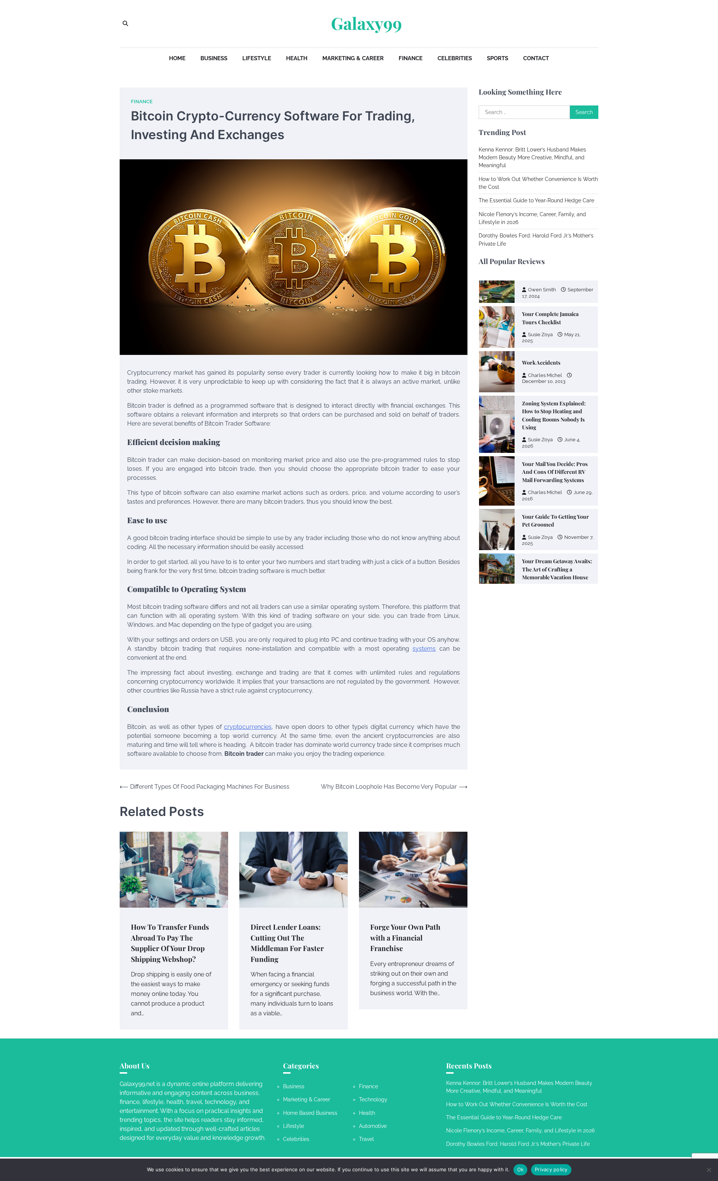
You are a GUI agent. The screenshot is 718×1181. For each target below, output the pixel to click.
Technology (373, 1099)
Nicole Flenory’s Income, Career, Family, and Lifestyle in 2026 (520, 1131)
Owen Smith (542, 529)
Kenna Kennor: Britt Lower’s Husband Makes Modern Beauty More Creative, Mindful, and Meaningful (532, 158)
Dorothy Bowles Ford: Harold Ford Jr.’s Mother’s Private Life (518, 1144)
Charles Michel (545, 315)
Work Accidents (541, 302)
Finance (411, 58)
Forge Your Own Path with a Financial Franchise (405, 937)
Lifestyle (256, 58)
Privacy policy (551, 1169)
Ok (520, 1169)
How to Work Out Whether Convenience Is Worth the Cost (516, 1104)
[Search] (125, 23)
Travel (366, 1139)
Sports (497, 58)
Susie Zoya (540, 379)
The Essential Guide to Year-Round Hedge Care (536, 200)
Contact (536, 58)
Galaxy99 (366, 23)
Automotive (373, 1126)
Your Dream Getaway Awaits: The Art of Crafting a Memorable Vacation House (557, 508)
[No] (708, 1170)
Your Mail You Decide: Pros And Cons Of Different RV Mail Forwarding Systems (555, 411)
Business (213, 58)
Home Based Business (310, 1113)
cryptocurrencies (247, 726)
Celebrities (455, 58)
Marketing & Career (353, 58)
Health (296, 58)
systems (424, 648)
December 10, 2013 (543, 320)
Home (177, 58)
